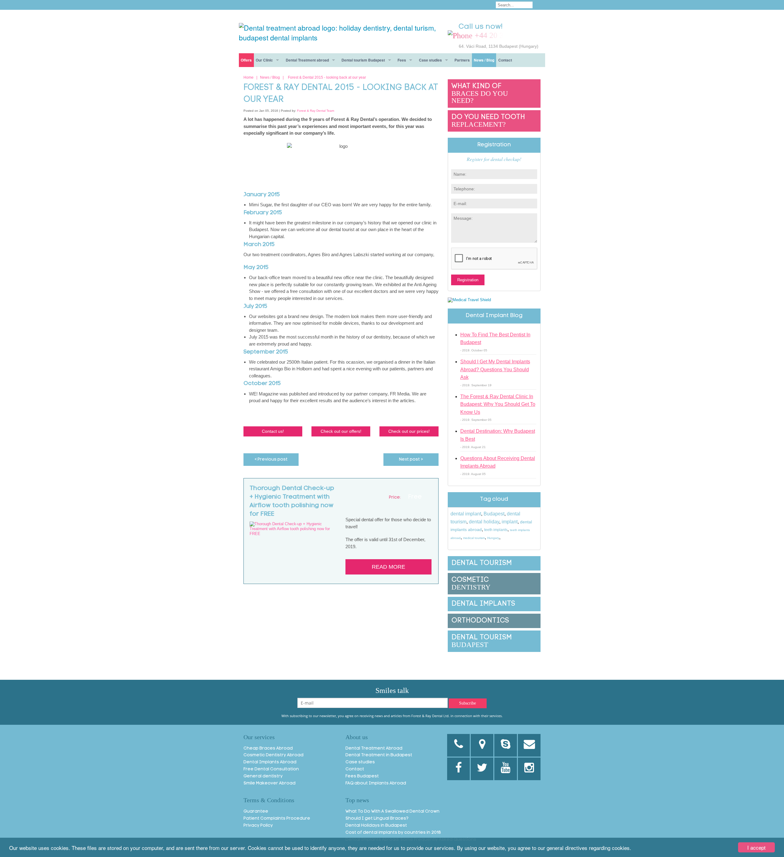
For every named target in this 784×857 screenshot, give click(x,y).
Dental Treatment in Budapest (378, 755)
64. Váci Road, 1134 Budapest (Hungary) (498, 46)
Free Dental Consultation (271, 769)
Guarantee (255, 811)
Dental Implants (483, 604)
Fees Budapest (362, 776)
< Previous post (271, 459)
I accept (756, 847)
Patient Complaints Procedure (276, 818)
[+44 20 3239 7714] (458, 745)
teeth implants (495, 530)
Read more (388, 567)
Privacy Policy (258, 825)
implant (510, 521)
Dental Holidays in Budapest (376, 825)
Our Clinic (264, 60)
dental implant (465, 513)
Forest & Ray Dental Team (315, 110)
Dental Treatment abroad (307, 60)
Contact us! (273, 431)
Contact (505, 60)
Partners (462, 60)
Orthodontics (480, 620)
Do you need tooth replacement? (488, 121)
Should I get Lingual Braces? (377, 818)
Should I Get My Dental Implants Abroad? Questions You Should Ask (495, 369)
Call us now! (480, 27)
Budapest (494, 513)
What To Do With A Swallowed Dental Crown (392, 811)
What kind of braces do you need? (479, 93)
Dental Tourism (481, 563)
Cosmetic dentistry (471, 584)
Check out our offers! (341, 431)
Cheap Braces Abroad (268, 748)
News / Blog (484, 60)
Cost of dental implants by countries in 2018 (393, 832)
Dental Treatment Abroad (373, 748)
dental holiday (484, 521)
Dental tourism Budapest (363, 60)
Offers (246, 60)
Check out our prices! (409, 431)
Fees (402, 60)
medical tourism (474, 538)
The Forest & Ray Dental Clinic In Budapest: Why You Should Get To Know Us (497, 404)
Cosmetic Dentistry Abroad (273, 755)
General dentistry (263, 776)
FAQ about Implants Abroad (375, 783)
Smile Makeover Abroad (269, 783)
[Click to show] (494, 36)
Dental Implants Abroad (269, 762)
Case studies (430, 60)
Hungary (493, 538)
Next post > (411, 459)
